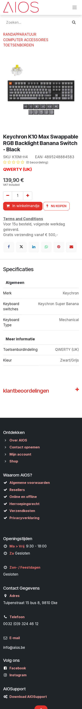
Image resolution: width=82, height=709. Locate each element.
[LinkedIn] (34, 247)
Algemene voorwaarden (29, 483)
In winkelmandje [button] (25, 206)
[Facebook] (9, 247)
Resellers (17, 490)
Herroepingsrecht (24, 504)
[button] (56, 206)
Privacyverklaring (24, 518)
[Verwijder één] (7, 195)
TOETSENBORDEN (18, 45)
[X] (21, 247)
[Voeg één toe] (27, 195)
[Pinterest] (59, 247)
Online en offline (23, 497)
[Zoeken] (74, 22)
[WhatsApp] (46, 247)
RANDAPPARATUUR (19, 34)
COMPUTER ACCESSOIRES (25, 40)
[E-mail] (71, 247)
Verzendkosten (22, 511)
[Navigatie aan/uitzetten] (74, 7)
